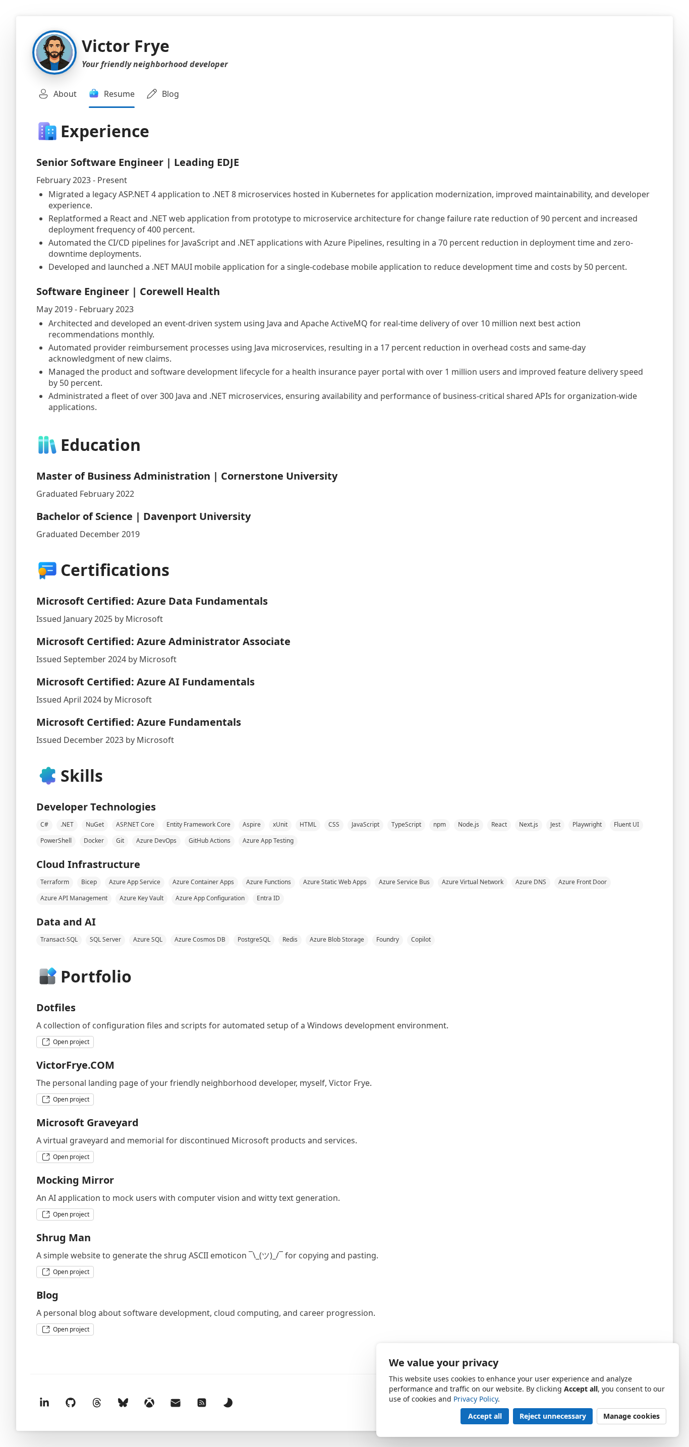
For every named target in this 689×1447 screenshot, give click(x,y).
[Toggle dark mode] (228, 1403)
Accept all (485, 1416)
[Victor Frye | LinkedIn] (44, 1403)
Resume (119, 93)
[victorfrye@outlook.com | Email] (175, 1403)
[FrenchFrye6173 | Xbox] (149, 1403)
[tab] (57, 94)
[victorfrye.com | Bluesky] (123, 1403)
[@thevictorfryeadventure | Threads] (97, 1403)
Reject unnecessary (553, 1416)
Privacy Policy (475, 1399)
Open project (71, 1041)
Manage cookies (631, 1416)
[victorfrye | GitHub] (71, 1403)
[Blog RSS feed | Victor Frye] (202, 1403)
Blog (170, 93)
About (65, 93)
